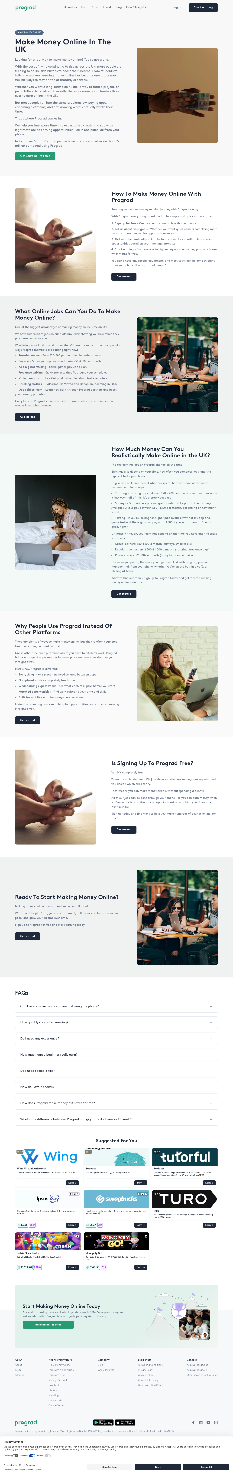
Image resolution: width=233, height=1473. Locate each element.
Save (95, 7)
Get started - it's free (35, 156)
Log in (177, 7)
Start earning (203, 7)
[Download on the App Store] (125, 1422)
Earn (84, 7)
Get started (124, 276)
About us (70, 7)
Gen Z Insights (136, 7)
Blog (119, 7)
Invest (107, 7)
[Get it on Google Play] (103, 1422)
